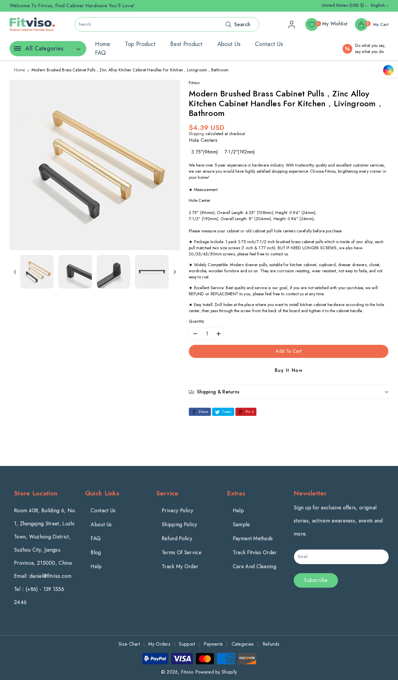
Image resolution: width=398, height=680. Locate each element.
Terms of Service (181, 552)
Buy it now (289, 370)
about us (228, 44)
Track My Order (180, 566)
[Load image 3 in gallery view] (113, 271)
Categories (243, 644)
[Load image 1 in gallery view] (37, 271)
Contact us (269, 44)
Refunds (271, 644)
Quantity (196, 321)
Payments (213, 644)
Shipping (196, 134)
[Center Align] (16, 50)
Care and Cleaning (254, 566)
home (102, 44)
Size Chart (129, 644)
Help (96, 566)
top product (140, 44)
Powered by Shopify (216, 672)
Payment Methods (253, 538)
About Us (101, 524)
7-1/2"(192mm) (240, 152)
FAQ (100, 53)
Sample (241, 524)
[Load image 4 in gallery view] (151, 271)
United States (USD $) (343, 5)
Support (187, 644)
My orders (159, 644)
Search (242, 24)
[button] (288, 392)
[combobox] (167, 24)
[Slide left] (15, 271)
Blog (96, 552)
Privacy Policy (177, 510)
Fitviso (187, 672)
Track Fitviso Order (255, 552)
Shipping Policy (179, 524)
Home (19, 70)
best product (186, 44)
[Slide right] (175, 271)
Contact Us (103, 510)
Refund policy (177, 538)
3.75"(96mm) (204, 152)
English (378, 5)
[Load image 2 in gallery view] (75, 271)
